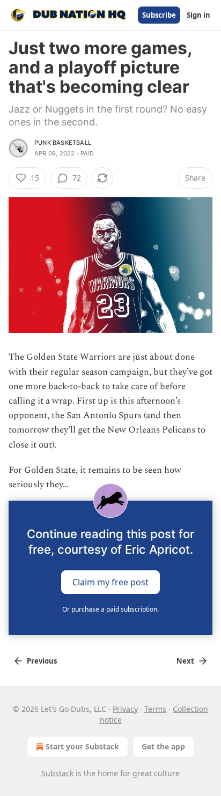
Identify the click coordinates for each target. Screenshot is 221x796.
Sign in (198, 15)
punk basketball (62, 142)
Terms (155, 709)
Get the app (163, 746)
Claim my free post (110, 582)
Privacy (125, 709)
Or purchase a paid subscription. (110, 609)
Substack (57, 773)
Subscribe (159, 15)
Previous (42, 661)
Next (185, 661)
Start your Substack (82, 746)
